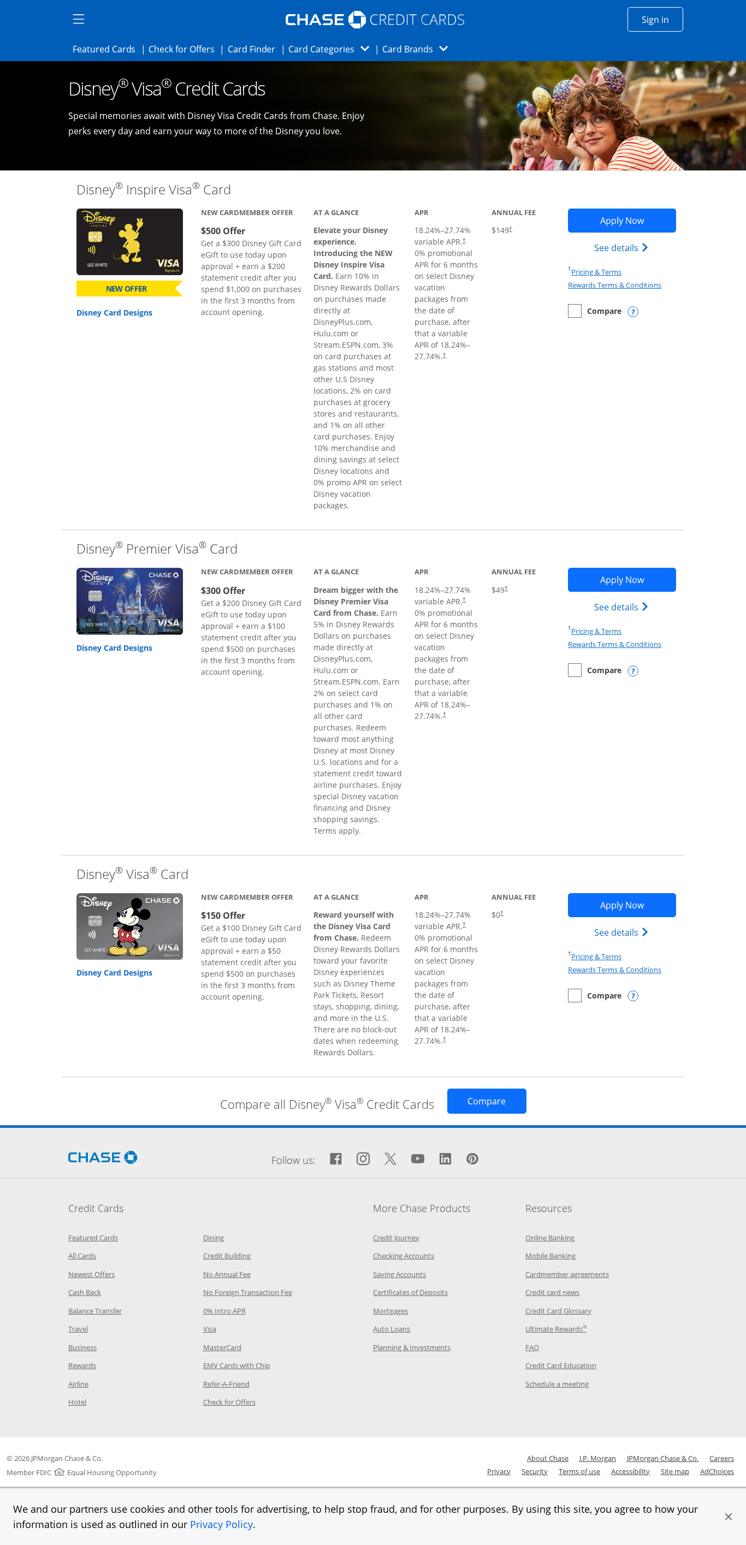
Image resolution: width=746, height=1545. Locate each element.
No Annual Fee (227, 1274)
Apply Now (638, 220)
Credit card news (552, 1292)
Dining (213, 1238)
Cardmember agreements (567, 1274)
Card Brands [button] (418, 49)
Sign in (662, 19)
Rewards (82, 1365)
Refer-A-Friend (226, 1384)
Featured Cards (107, 49)
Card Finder (255, 49)
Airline (78, 1384)
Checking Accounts (403, 1256)
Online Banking (550, 1238)
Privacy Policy (221, 1524)
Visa (209, 1329)
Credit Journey (396, 1238)
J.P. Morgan (597, 1458)
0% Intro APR (224, 1311)
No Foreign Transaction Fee (247, 1292)
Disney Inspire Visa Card (153, 189)
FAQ (532, 1347)
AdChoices (717, 1471)
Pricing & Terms (596, 272)
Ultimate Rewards (556, 1329)
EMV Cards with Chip (236, 1365)
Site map (675, 1471)
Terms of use (579, 1471)
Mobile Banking (550, 1256)
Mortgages (390, 1311)
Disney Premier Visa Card (157, 548)
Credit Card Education (560, 1365)
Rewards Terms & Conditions (614, 285)
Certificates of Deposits (410, 1292)
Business (82, 1347)
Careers (721, 1458)
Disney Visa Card (132, 874)
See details (623, 247)
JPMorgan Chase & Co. (662, 1458)
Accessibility (630, 1471)
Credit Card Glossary (558, 1311)
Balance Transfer (95, 1311)
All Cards (82, 1256)
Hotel (77, 1402)
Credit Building (227, 1256)
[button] (728, 1516)
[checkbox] (594, 311)
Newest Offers (91, 1274)
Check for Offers (185, 49)
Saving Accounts (399, 1274)
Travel (78, 1329)
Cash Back (84, 1292)
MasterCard (222, 1347)
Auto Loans (391, 1329)
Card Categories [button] (331, 49)
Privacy (499, 1471)
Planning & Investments (412, 1347)
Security (535, 1471)
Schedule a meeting (557, 1384)
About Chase (548, 1458)
